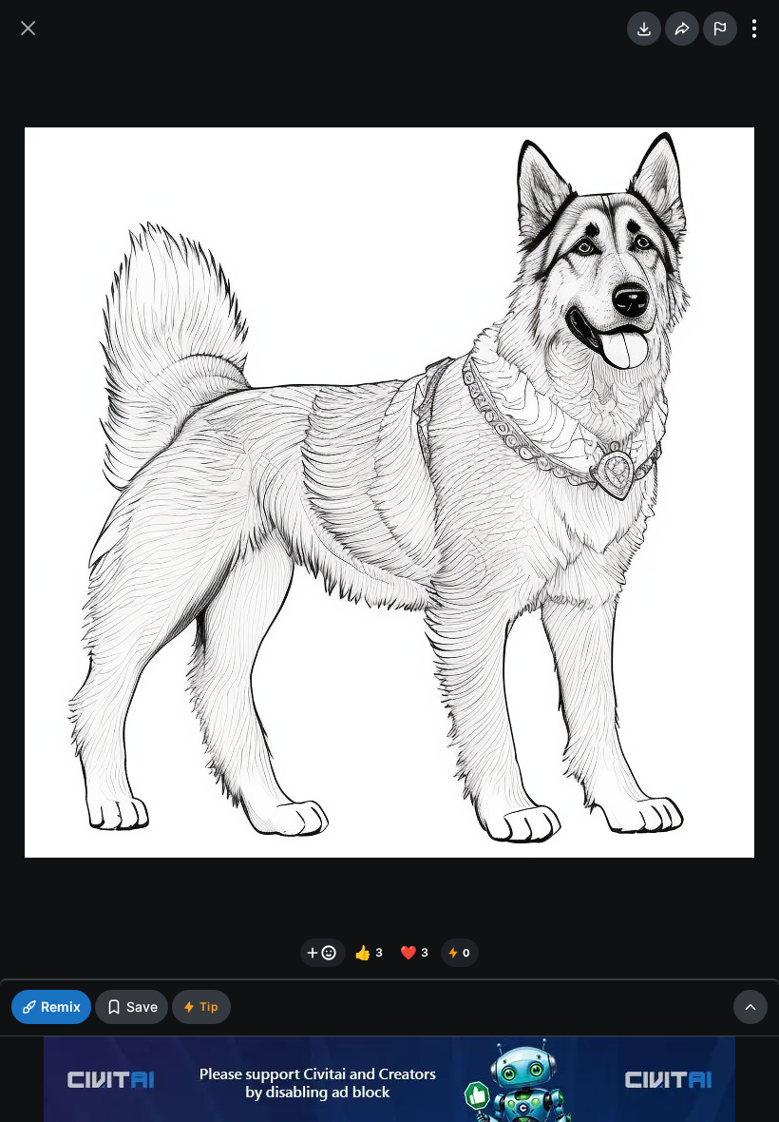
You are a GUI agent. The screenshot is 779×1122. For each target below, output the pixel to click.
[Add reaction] (323, 952)
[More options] (754, 28)
